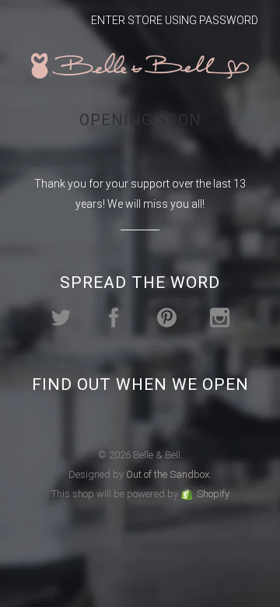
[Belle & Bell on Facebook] (114, 318)
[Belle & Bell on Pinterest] (167, 318)
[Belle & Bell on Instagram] (219, 318)
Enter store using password (174, 20)
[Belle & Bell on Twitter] (61, 318)
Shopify (213, 494)
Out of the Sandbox (167, 474)
